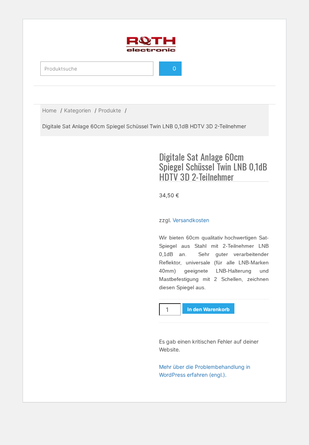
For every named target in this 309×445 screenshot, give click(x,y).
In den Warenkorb (208, 309)
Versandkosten (191, 220)
